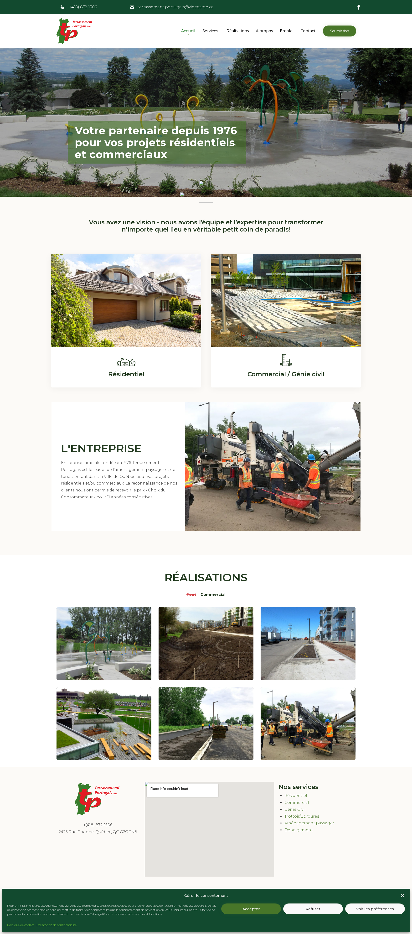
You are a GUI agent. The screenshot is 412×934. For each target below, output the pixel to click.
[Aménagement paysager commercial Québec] (286, 345)
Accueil (188, 31)
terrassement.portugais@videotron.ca (176, 7)
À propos (264, 31)
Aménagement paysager (309, 823)
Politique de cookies (20, 925)
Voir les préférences (375, 909)
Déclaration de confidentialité (56, 925)
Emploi (286, 31)
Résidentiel (295, 795)
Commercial (296, 802)
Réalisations (238, 31)
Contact (308, 31)
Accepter (251, 909)
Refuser (313, 909)
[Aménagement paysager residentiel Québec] (126, 345)
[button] (402, 895)
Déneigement (298, 830)
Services (210, 31)
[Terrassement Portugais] (74, 31)
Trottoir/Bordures (301, 816)
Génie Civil (295, 809)
